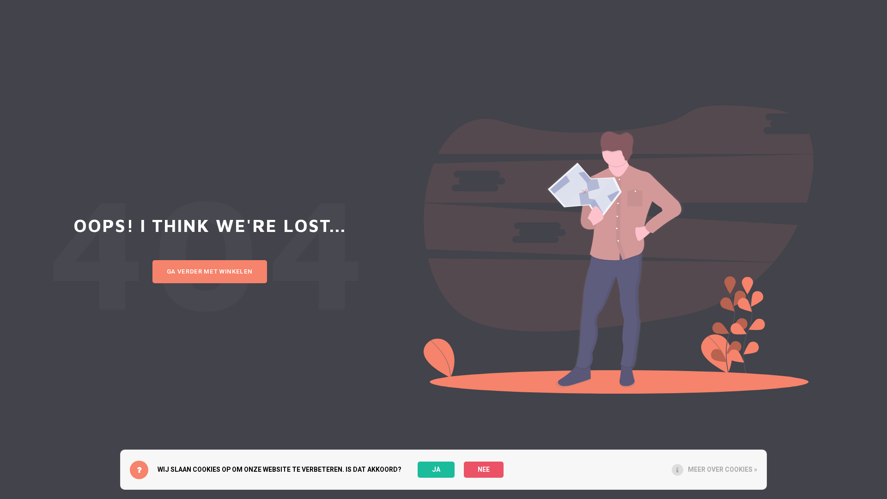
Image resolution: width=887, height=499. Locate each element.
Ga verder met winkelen (210, 271)
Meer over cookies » (722, 470)
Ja (436, 470)
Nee (484, 470)
